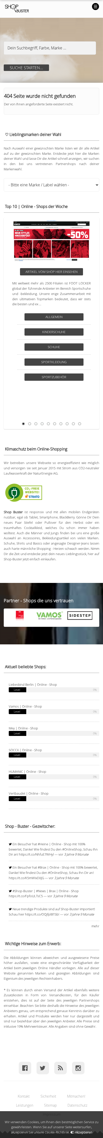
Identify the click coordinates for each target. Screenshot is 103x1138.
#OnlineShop (72, 849)
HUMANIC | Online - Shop (27, 771)
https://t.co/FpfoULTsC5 (26, 896)
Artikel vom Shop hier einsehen (58, 271)
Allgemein (60, 317)
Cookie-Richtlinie (57, 1132)
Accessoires (60, 332)
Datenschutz (77, 1105)
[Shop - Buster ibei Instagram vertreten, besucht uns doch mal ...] (78, 1068)
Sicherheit (48, 1096)
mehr (95, 926)
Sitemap (50, 1105)
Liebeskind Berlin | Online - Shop (33, 684)
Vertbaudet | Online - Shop (28, 793)
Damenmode (60, 347)
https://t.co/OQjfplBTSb (41, 914)
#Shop (17, 891)
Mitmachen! (76, 1096)
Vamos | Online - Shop (25, 706)
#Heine (43, 844)
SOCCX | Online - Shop (25, 750)
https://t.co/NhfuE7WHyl (36, 854)
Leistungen (24, 1105)
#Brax (42, 867)
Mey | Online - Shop (23, 728)
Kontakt (24, 1096)
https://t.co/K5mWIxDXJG (26, 878)
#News (41, 891)
